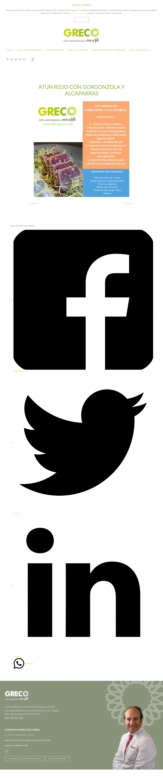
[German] (21, 59)
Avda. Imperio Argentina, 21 (17, 714)
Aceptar (81, 19)
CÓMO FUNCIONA (54, 50)
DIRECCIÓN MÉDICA (140, 50)
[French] (16, 59)
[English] (13, 59)
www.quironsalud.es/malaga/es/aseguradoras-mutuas (28, 740)
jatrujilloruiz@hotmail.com (16, 745)
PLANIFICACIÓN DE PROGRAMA (108, 50)
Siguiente (129, 203)
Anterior (34, 203)
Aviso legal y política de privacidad (24, 758)
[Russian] (25, 59)
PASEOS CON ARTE (78, 50)
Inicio (10, 50)
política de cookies (78, 13)
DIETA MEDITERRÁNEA (29, 50)
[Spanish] (8, 59)
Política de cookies (57, 758)
